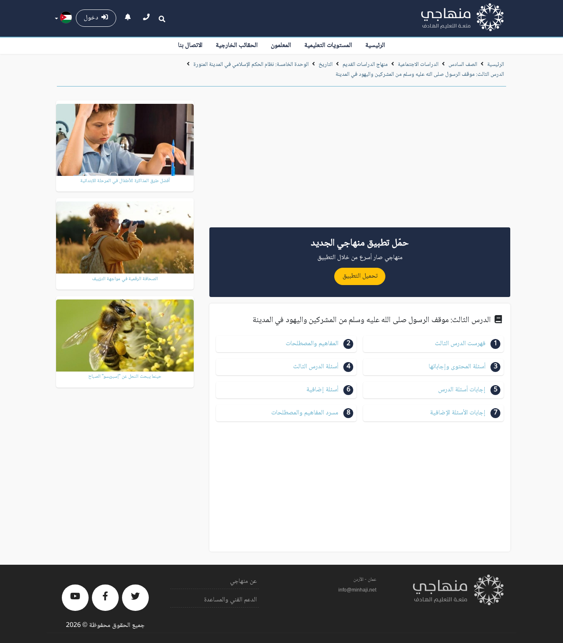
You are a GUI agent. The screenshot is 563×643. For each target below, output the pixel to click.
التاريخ (326, 65)
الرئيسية (375, 45)
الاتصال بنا (190, 45)
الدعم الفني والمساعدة (230, 600)
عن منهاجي (243, 581)
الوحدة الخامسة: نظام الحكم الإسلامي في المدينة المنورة (251, 65)
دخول (92, 17)
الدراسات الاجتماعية (418, 65)
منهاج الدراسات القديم (365, 65)
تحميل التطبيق (360, 276)
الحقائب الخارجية (237, 45)
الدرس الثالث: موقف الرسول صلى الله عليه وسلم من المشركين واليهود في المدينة (419, 74)
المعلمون (281, 45)
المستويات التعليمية (328, 45)
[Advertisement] (359, 159)
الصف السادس (462, 65)
